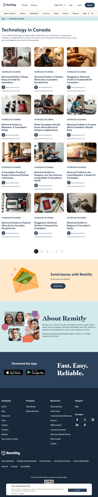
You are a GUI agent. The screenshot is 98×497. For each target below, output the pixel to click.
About (4, 406)
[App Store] (13, 372)
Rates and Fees (56, 406)
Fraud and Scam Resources (61, 416)
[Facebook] (77, 420)
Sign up (89, 5)
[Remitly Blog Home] (9, 5)
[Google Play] (35, 372)
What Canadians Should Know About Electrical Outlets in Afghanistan (47, 127)
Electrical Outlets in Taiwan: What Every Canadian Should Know (48, 79)
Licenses (14, 466)
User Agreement (8, 461)
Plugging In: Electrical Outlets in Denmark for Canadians (46, 225)
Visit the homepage (49, 334)
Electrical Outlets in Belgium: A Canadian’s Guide (78, 225)
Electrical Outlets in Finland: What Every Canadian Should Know (16, 225)
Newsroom (6, 416)
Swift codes (55, 411)
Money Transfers (10, 13)
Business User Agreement (26, 461)
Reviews (5, 434)
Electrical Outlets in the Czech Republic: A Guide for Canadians (81, 175)
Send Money (31, 406)
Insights (53, 443)
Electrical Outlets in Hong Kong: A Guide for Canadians (15, 79)
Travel (56, 13)
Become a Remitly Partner (61, 434)
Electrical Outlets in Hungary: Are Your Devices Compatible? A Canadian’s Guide (48, 176)
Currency (46, 13)
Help (70, 5)
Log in (79, 5)
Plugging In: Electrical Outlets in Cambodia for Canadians (79, 79)
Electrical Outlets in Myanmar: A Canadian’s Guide (14, 127)
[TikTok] (85, 425)
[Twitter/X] (85, 420)
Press (4, 420)
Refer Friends (56, 439)
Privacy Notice (45, 461)
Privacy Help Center (81, 461)
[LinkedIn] (77, 425)
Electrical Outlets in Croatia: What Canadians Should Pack (81, 127)
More (85, 13)
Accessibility (25, 466)
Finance (65, 13)
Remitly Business (32, 411)
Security (5, 466)
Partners (54, 420)
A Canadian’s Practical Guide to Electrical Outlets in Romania (15, 175)
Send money (58, 286)
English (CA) (58, 5)
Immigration (34, 13)
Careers (5, 425)
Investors (5, 429)
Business (34, 5)
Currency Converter (58, 429)
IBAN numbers (56, 425)
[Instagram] (93, 420)
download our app (65, 334)
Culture (22, 13)
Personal (25, 5)
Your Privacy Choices (10, 439)
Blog (3, 411)
